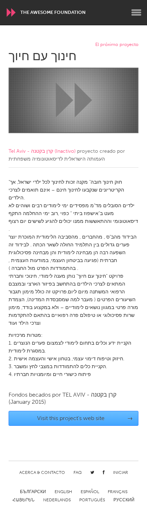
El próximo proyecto (116, 44)
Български (33, 491)
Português (92, 499)
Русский (124, 499)
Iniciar (120, 472)
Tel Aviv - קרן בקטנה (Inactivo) (42, 151)
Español (90, 491)
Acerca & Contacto (42, 472)
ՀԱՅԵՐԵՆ (23, 499)
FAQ (78, 472)
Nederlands (57, 499)
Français (117, 491)
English (63, 491)
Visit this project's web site (85, 418)
